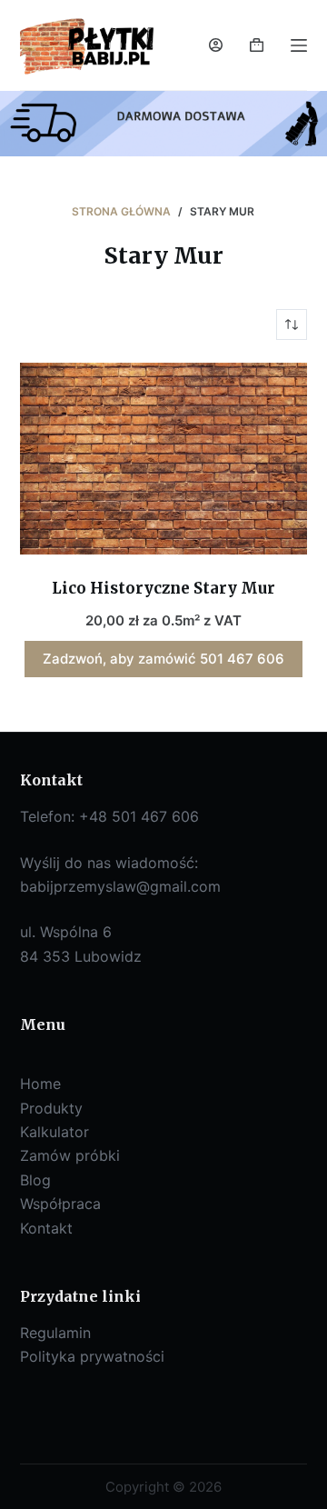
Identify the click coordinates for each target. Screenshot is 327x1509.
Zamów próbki (70, 1155)
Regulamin (55, 1333)
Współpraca (60, 1203)
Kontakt (46, 1228)
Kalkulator (54, 1132)
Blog (35, 1180)
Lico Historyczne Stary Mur (163, 588)
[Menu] (299, 45)
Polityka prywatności (92, 1356)
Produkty (51, 1108)
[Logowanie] (216, 45)
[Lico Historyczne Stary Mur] (164, 459)
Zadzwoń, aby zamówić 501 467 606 (163, 658)
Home (40, 1083)
